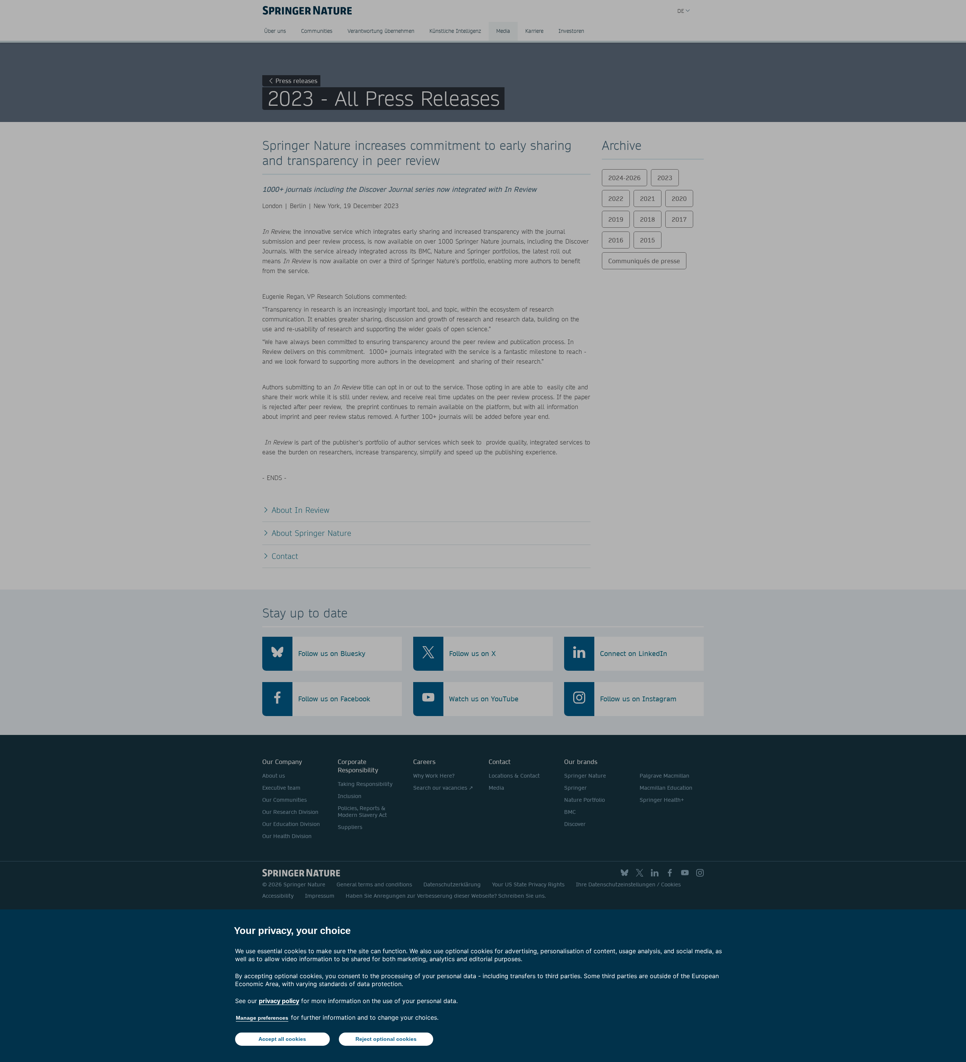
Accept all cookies (282, 1039)
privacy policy (279, 1001)
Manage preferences (262, 1018)
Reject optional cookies (386, 1039)
